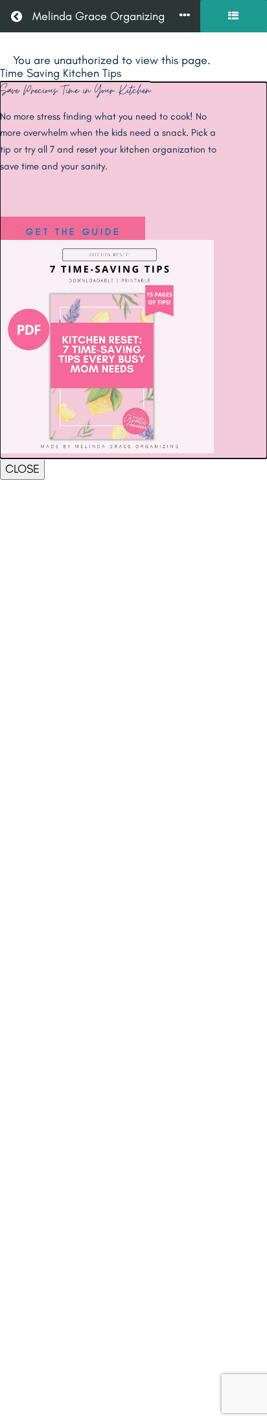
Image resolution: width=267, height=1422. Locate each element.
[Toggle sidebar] (233, 16)
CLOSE (22, 469)
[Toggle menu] (184, 16)
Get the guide (73, 231)
